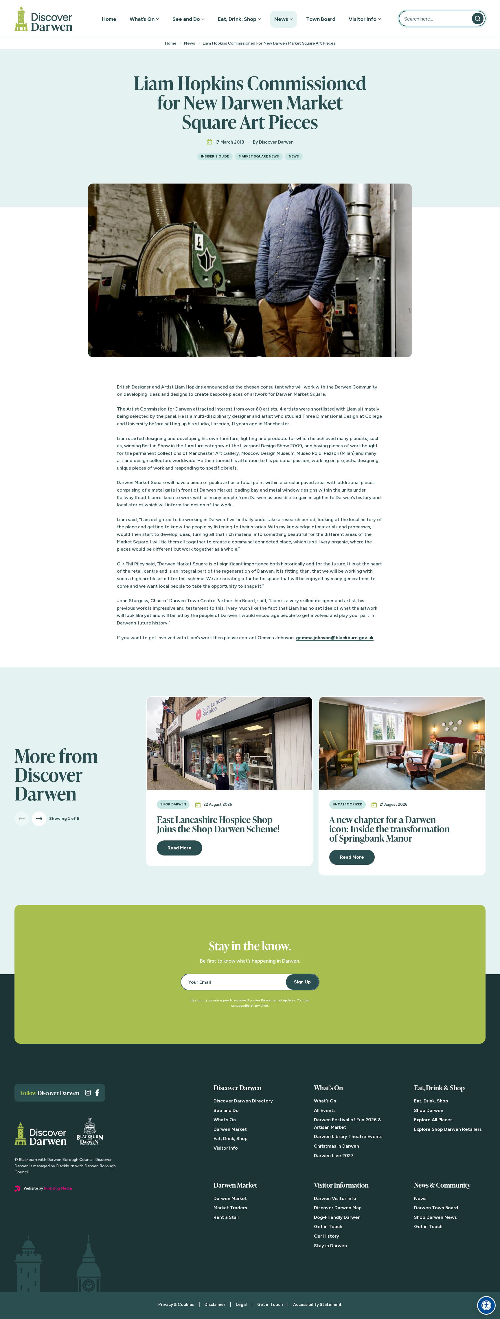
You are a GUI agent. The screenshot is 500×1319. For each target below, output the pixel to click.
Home (109, 19)
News (281, 19)
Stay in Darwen (330, 1245)
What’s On (142, 19)
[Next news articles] (39, 818)
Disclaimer (215, 1304)
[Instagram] (88, 1092)
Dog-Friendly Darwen (337, 1217)
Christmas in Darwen (336, 1146)
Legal (241, 1304)
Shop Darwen (428, 1110)
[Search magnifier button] (478, 18)
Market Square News (259, 156)
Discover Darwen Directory (243, 1101)
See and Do (186, 19)
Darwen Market (230, 1129)
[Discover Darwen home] (43, 18)
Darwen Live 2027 (334, 1155)
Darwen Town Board (436, 1207)
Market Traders (230, 1207)
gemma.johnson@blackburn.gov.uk (335, 637)
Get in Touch (328, 1226)
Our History (326, 1236)
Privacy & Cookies (176, 1304)
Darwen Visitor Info (335, 1198)
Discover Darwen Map (338, 1207)
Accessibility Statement (317, 1304)
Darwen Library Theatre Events (348, 1136)
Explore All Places (433, 1119)
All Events (325, 1110)
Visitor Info (362, 19)
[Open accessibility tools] (486, 1305)
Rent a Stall (226, 1217)
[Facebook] (97, 1092)
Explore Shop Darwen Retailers (448, 1129)
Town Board (320, 19)
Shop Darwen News (435, 1217)
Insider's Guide (215, 156)
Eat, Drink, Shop (237, 19)
